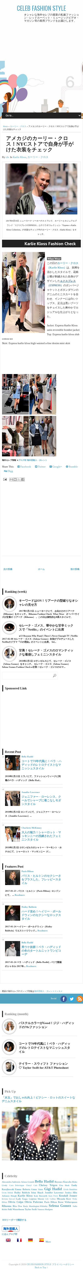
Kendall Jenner (68, 1195)
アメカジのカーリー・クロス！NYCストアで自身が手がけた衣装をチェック (40, 144)
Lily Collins (50, 1199)
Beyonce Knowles (63, 1182)
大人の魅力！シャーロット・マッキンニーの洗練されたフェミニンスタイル (41, 835)
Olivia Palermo (34, 1201)
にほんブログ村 (9, 1234)
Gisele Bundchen (70, 1189)
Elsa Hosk (64, 1185)
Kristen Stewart (8, 1199)
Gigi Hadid (53, 1189)
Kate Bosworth (40, 1196)
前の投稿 (75, 569)
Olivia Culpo (15, 1201)
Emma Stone (37, 1189)
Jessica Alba (71, 1192)
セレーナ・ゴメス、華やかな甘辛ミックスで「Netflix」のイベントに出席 (46, 627)
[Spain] (40, 1241)
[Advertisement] (41, 67)
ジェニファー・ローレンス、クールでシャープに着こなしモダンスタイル (41, 800)
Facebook (25, 466)
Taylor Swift (31, 1209)
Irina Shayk (37, 1192)
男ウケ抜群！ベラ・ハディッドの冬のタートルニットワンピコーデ (41, 950)
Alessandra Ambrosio (11, 1182)
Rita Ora (17, 1206)
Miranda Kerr (64, 1199)
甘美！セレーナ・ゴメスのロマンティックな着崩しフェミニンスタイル (46, 652)
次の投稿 (7, 569)
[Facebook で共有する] (23, 479)
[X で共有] (19, 479)
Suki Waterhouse (16, 1209)
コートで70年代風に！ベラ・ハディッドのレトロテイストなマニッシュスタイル (41, 764)
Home (5, 126)
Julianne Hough (9, 1196)
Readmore (20, 895)
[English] (7, 1241)
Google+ (57, 466)
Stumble (73, 466)
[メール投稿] (4, 479)
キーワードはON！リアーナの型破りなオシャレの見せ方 (48, 602)
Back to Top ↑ (41, 1267)
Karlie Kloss (19, 157)
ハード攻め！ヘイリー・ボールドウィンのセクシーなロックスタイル (41, 915)
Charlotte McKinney (32, 828)
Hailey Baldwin (29, 907)
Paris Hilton (27, 871)
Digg (10, 471)
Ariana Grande (27, 1182)
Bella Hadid (27, 756)
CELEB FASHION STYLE (41, 8)
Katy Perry (53, 1196)
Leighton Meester (36, 1199)
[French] (18, 1241)
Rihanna (6, 1205)
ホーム (41, 569)
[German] (29, 1241)
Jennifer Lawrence (31, 792)
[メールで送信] (11, 479)
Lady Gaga (22, 1199)
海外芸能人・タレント (44, 991)
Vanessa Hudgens (45, 1209)
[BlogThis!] (15, 479)
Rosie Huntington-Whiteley (35, 1206)
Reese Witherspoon (67, 1202)
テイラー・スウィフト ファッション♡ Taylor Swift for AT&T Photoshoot (43, 1065)
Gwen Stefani (7, 1193)
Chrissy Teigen (48, 1185)
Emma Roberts (22, 1189)
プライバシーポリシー (63, 1264)
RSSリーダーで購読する (14, 1220)
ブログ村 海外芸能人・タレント (32, 460)
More (48, 1241)
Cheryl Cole (31, 1185)
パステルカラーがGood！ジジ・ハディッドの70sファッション (46, 1025)
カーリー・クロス (18, 126)
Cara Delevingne (16, 1185)
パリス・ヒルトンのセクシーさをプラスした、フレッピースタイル (41, 879)
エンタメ (58, 991)
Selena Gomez (60, 1206)
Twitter (41, 466)
